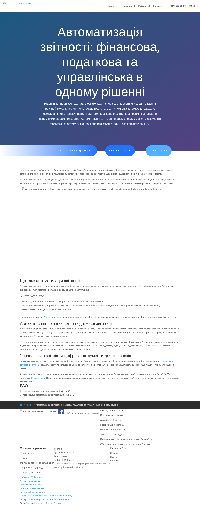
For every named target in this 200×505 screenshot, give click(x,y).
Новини (29, 404)
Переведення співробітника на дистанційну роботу (126, 439)
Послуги (111, 5)
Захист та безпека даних (112, 434)
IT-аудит (24, 457)
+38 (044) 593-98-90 (64, 463)
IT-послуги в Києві (52, 317)
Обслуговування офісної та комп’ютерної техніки (125, 443)
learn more (120, 150)
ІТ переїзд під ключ (30, 472)
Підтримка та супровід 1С (33, 467)
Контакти (158, 5)
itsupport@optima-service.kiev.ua (92, 463)
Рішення (127, 5)
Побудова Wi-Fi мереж (111, 415)
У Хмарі (142, 5)
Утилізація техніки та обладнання (37, 462)
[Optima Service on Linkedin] (83, 413)
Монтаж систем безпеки (112, 429)
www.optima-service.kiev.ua (68, 467)
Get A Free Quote (74, 150)
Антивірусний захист (110, 419)
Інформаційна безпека (112, 424)
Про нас (114, 456)
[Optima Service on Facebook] (61, 413)
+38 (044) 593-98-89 (64, 459)
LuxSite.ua (55, 503)
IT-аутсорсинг (38, 377)
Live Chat (159, 150)
